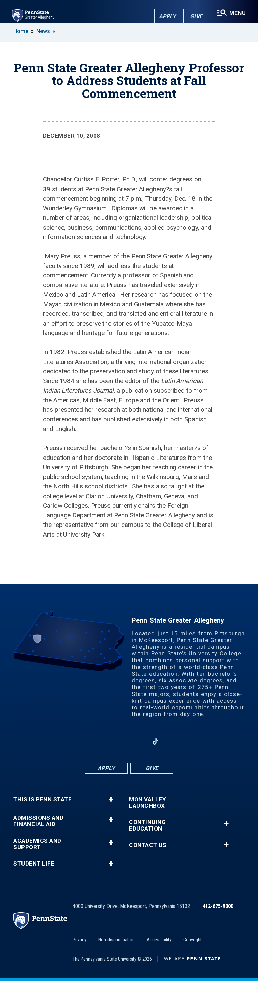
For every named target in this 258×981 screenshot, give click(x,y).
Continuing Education (147, 825)
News (43, 31)
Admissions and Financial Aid (38, 821)
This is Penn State (42, 799)
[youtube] (137, 741)
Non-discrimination (116, 939)
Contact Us (147, 845)
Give (196, 16)
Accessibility (159, 939)
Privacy (79, 939)
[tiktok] (155, 741)
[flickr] (172, 741)
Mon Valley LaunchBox (147, 802)
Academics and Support (37, 844)
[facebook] (103, 741)
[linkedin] (120, 741)
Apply (167, 16)
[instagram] (85, 741)
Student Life (33, 863)
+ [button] (110, 799)
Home (20, 31)
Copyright (192, 939)
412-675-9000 (218, 906)
